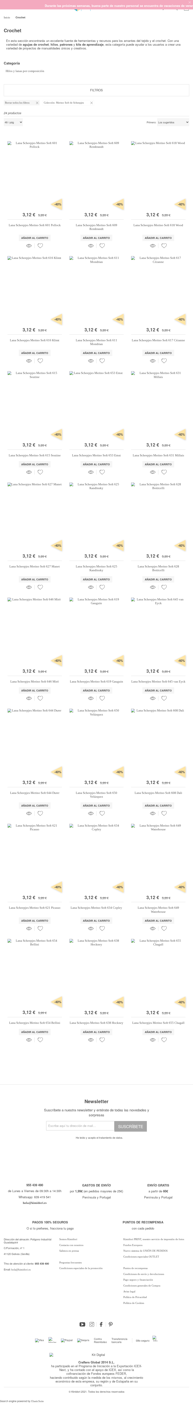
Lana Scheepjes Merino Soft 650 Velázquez (96, 794)
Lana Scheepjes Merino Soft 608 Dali (158, 793)
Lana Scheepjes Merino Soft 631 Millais (158, 455)
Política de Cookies (133, 1303)
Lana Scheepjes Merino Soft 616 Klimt (34, 340)
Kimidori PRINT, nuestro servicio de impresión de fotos (153, 1239)
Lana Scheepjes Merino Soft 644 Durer (34, 793)
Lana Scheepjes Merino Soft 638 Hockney (96, 1023)
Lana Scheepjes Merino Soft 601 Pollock (35, 225)
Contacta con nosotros (71, 1245)
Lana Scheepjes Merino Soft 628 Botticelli (158, 568)
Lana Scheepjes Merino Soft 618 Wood (158, 225)
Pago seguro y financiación (138, 1279)
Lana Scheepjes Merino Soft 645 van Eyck (158, 681)
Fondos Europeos (132, 1245)
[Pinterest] (110, 1324)
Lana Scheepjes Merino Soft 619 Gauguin (96, 681)
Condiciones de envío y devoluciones (143, 1274)
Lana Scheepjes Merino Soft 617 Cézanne (158, 340)
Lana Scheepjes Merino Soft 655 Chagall (158, 1023)
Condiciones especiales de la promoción (81, 1268)
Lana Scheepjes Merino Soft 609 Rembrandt (96, 227)
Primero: (151, 122)
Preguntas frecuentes (70, 1262)
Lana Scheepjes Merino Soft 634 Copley (96, 907)
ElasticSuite (37, 1401)
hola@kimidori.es (21, 1269)
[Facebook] (101, 1324)
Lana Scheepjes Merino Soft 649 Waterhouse (158, 909)
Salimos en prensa (69, 1250)
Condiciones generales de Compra (141, 1285)
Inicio (7, 17)
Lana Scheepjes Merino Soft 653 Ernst (96, 455)
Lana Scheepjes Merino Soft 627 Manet (34, 566)
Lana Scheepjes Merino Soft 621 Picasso (34, 907)
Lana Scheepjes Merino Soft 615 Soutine (35, 455)
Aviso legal (129, 1291)
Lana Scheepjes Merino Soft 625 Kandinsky (96, 568)
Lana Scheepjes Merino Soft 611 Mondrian (96, 342)
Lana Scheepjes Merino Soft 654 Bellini (34, 1023)
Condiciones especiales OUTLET (141, 1256)
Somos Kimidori (68, 1239)
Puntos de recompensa (135, 1268)
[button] (40, 246)
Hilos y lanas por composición (25, 71)
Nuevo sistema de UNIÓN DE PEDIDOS (145, 1250)
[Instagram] (91, 1324)
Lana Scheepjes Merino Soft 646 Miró (34, 681)
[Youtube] (82, 1324)
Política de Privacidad (135, 1297)
